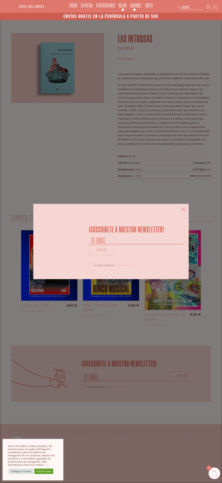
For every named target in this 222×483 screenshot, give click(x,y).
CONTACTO (39, 7)
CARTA (31, 7)
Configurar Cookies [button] (21, 471)
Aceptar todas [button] (43, 471)
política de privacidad (124, 265)
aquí (46, 464)
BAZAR (123, 6)
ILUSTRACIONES (105, 6)
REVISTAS (87, 6)
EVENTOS (23, 7)
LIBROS (73, 6)
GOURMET (136, 6)
